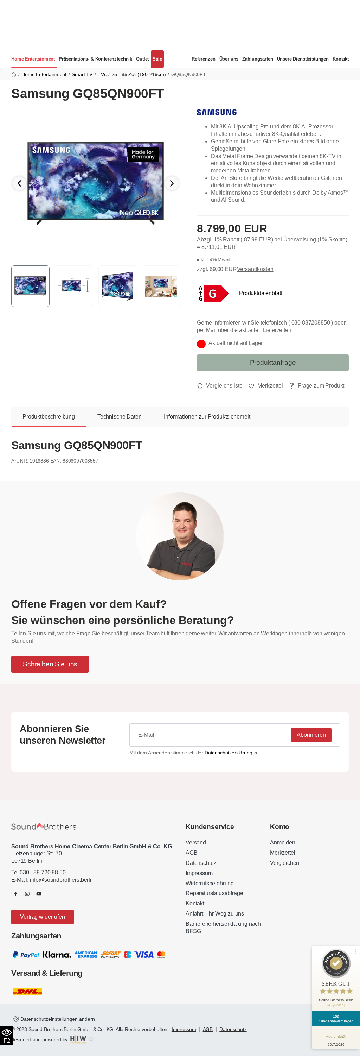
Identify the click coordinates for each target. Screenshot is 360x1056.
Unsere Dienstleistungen (303, 59)
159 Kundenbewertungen (336, 1018)
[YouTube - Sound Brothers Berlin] (38, 894)
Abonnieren (311, 735)
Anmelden (282, 843)
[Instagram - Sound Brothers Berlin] (27, 894)
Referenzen (203, 59)
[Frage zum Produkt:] (316, 386)
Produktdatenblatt (260, 293)
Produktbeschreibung (48, 417)
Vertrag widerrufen (42, 917)
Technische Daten (119, 417)
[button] (172, 183)
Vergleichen (284, 863)
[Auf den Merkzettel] (265, 386)
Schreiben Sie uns (50, 664)
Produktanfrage (273, 362)
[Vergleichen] (220, 386)
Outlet (142, 59)
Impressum (199, 873)
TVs (102, 74)
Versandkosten (255, 269)
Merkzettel (282, 853)
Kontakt (341, 59)
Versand (196, 843)
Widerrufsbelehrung (210, 883)
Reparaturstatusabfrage (214, 893)
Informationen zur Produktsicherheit (207, 417)
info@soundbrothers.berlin (62, 880)
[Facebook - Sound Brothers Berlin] (15, 894)
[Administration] (91, 1039)
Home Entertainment (33, 59)
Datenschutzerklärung (228, 752)
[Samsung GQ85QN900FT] (95, 183)
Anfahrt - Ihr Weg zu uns (215, 914)
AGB (192, 853)
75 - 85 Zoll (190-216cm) (139, 74)
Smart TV (82, 74)
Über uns (229, 59)
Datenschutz (201, 863)
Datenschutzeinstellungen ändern (57, 1019)
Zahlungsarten (257, 59)
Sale (157, 59)
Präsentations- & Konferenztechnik (95, 59)
